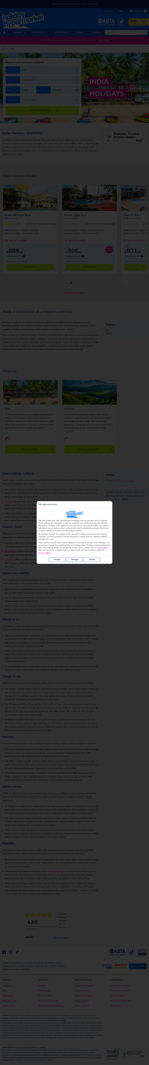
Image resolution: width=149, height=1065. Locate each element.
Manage (74, 559)
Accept (57, 559)
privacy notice (44, 553)
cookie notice (102, 548)
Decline (92, 559)
